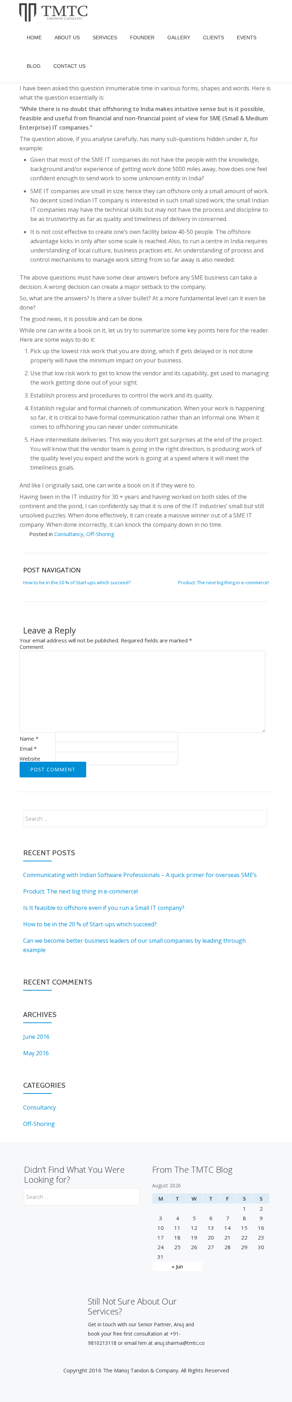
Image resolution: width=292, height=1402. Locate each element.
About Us (67, 37)
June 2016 (36, 1037)
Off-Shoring (100, 533)
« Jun (177, 1266)
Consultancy (68, 533)
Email (28, 748)
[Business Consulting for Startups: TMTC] (55, 12)
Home (34, 37)
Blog (34, 66)
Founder (142, 37)
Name (29, 738)
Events (246, 37)
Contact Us (69, 66)
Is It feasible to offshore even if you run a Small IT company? (103, 908)
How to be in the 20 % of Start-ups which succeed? (77, 582)
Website (30, 758)
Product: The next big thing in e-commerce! (223, 582)
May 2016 (36, 1053)
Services (105, 37)
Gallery (178, 37)
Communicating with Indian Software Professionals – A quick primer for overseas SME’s (140, 875)
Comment (31, 646)
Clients (213, 37)
